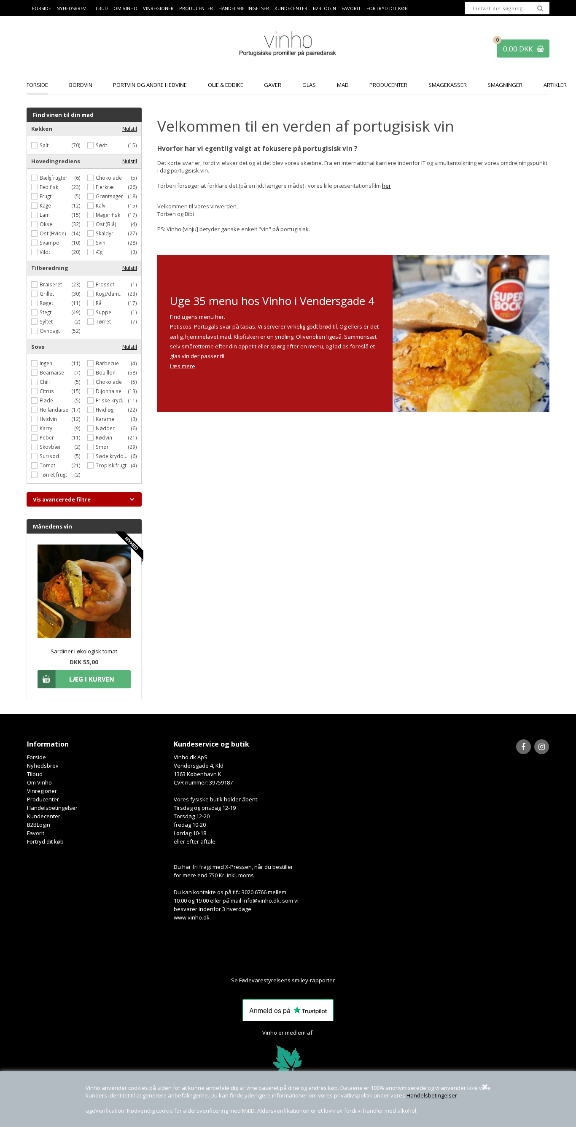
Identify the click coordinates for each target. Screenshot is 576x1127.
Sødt (101, 145)
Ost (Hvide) (53, 233)
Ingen (46, 363)
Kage (45, 205)
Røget (46, 302)
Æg (99, 251)
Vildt (45, 251)
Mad (343, 85)
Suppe (103, 312)
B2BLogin (324, 8)
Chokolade (109, 177)
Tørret (103, 321)
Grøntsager (109, 196)
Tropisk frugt (111, 465)
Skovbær (50, 446)
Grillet (47, 293)
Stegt (45, 312)
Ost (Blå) (106, 224)
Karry (46, 428)
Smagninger (504, 85)
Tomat (47, 465)
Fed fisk (49, 186)
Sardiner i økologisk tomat (84, 651)
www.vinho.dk (192, 917)
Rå (99, 302)
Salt (44, 145)
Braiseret (51, 284)
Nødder (105, 428)
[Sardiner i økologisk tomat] (84, 636)
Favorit (351, 8)
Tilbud (100, 8)
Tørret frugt (53, 474)
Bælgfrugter (53, 177)
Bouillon (106, 372)
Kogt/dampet (111, 293)
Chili (45, 381)
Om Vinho (125, 8)
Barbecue (107, 363)
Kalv (100, 205)
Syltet (46, 321)
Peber (47, 437)
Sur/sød (49, 456)
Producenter (196, 8)
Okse (46, 224)
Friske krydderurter (112, 400)
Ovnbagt (50, 330)
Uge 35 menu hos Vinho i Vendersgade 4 (272, 301)
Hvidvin (48, 418)
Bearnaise (52, 372)
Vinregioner (158, 8)
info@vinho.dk (261, 900)
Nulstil (129, 128)
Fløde (46, 400)
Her (340, 980)
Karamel (106, 418)
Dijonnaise (108, 391)
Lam (45, 214)
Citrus (47, 391)
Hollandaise (54, 409)
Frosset (105, 284)
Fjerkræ (105, 186)
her (386, 185)
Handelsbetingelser (431, 1095)
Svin (100, 242)
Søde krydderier (113, 456)
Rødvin (104, 437)
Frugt (45, 196)
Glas (309, 85)
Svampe (49, 242)
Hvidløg (104, 409)
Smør (102, 446)
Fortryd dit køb (387, 8)
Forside (41, 8)
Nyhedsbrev (71, 8)
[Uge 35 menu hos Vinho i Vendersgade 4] (471, 333)
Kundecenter (291, 8)
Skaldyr (104, 233)
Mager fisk (108, 214)
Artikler (555, 85)
